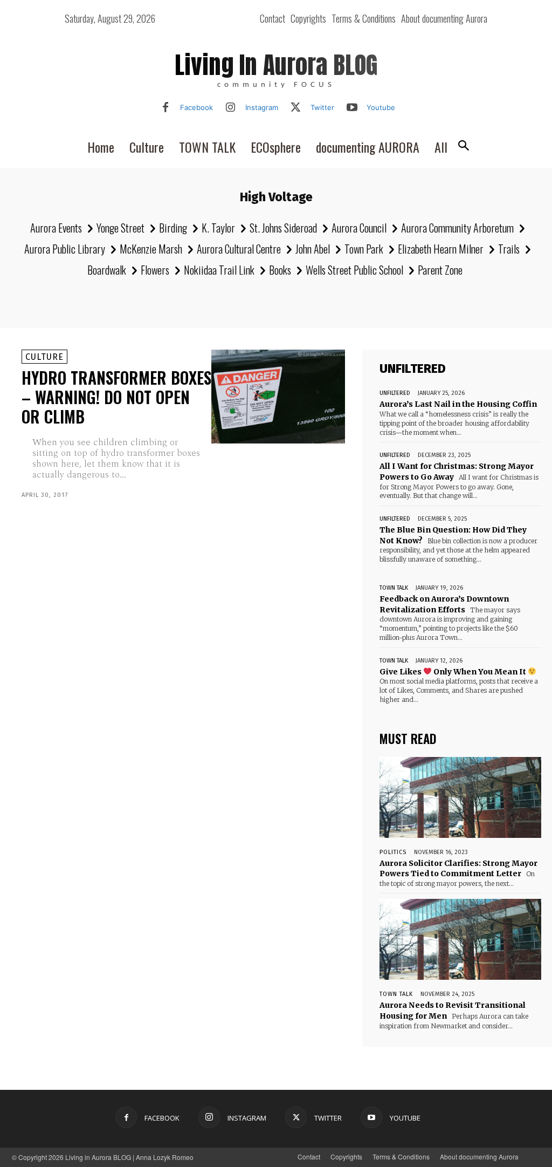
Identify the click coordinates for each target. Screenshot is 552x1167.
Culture (44, 357)
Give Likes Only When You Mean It (454, 672)
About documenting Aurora (479, 1156)
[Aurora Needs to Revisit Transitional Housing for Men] (460, 939)
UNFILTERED (395, 393)
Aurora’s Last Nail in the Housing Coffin (458, 404)
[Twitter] (296, 108)
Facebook (196, 107)
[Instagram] (231, 108)
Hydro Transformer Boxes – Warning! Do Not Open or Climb (116, 396)
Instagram (261, 107)
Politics (393, 852)
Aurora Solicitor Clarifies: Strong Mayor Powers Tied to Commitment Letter (458, 868)
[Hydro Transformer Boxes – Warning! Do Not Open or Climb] (278, 396)
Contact (309, 1156)
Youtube (381, 107)
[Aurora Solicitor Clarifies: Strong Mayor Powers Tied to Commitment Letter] (460, 797)
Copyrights (346, 1156)
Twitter (322, 107)
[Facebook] (165, 108)
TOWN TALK (394, 588)
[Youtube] (352, 108)
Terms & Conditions (401, 1156)
